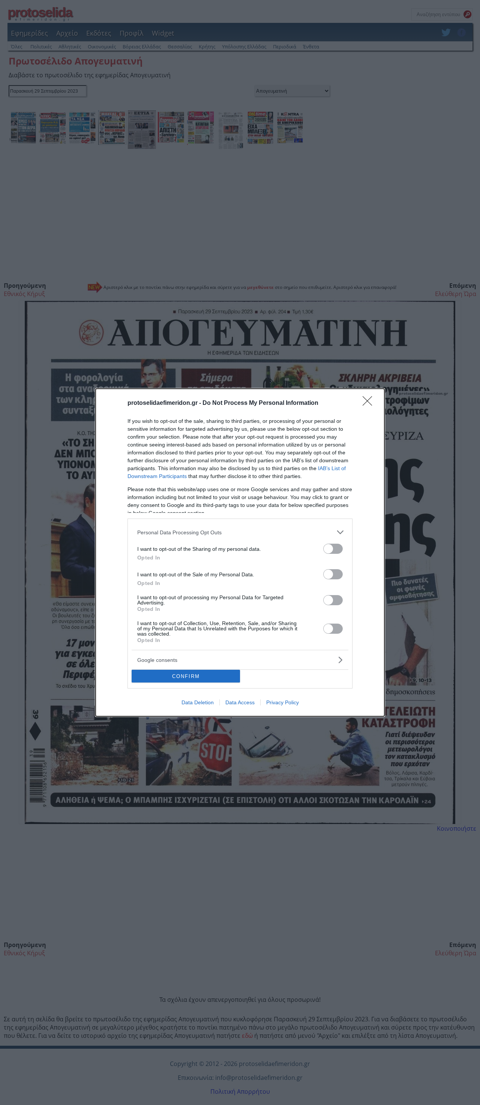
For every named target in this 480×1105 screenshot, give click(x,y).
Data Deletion (198, 702)
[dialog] (240, 552)
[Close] (370, 403)
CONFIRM (186, 676)
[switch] (333, 549)
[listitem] (240, 532)
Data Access (240, 702)
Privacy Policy (282, 702)
